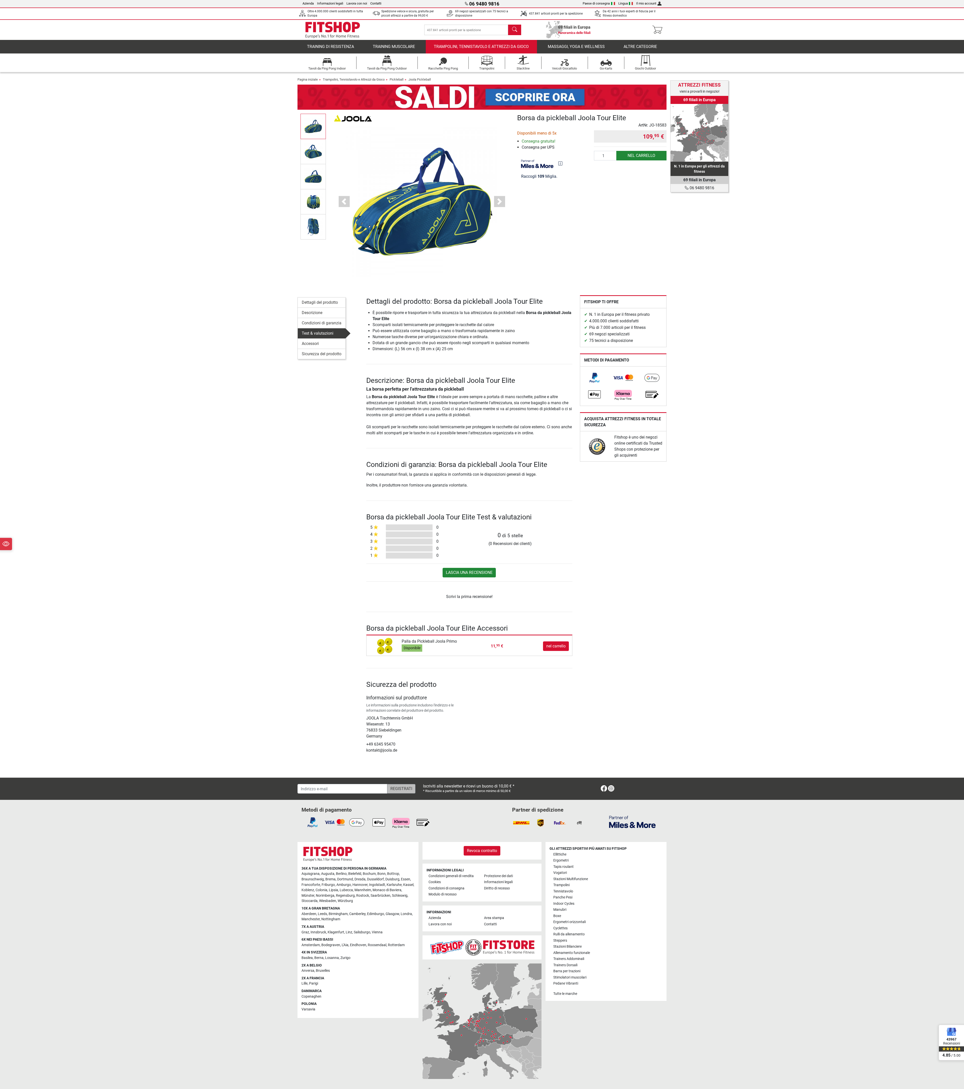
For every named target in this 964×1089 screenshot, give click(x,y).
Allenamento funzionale (571, 953)
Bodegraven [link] (330, 945)
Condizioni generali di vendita (451, 876)
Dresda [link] (360, 879)
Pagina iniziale (307, 79)
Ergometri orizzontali (569, 922)
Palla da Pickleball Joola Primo (429, 641)
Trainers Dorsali (565, 965)
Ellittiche (559, 854)
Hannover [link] (360, 885)
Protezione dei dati (498, 876)
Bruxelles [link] (323, 971)
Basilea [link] (307, 958)
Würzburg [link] (345, 901)
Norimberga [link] (325, 895)
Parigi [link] (313, 983)
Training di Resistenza (330, 46)
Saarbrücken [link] (380, 895)
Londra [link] (406, 914)
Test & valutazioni (317, 333)
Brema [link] (330, 879)
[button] (313, 126)
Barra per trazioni (566, 971)
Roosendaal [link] (377, 945)
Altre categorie (640, 46)
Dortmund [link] (345, 879)
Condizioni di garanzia (321, 323)
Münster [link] (308, 895)
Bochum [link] (369, 874)
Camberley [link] (357, 914)
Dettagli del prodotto (320, 302)
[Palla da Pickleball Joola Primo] (384, 645)
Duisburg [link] (392, 879)
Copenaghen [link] (311, 996)
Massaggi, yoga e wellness (576, 46)
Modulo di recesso (443, 894)
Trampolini (561, 885)
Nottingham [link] (330, 919)
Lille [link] (305, 983)
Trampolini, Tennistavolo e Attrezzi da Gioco (481, 46)
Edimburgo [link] (375, 914)
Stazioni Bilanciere (567, 946)
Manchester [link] (311, 919)
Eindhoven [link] (358, 945)
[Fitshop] (332, 29)
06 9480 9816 (701, 188)
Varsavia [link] (308, 1009)
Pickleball (396, 79)
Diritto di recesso (497, 888)
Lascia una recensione (469, 572)
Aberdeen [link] (309, 914)
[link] (594, 378)
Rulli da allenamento (569, 934)
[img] (560, 163)
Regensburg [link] (345, 895)
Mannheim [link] (362, 890)
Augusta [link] (327, 874)
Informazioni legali (330, 3)
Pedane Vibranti (565, 983)
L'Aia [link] (345, 945)
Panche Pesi (562, 897)
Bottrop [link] (393, 874)
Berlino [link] (341, 874)
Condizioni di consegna (446, 888)
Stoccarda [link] (310, 901)
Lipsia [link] (333, 890)
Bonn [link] (381, 874)
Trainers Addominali (568, 959)
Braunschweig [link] (313, 879)
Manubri (559, 910)
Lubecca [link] (346, 890)
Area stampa (494, 918)
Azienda (308, 3)
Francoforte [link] (311, 885)
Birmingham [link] (338, 914)
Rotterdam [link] (396, 945)
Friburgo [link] (328, 885)
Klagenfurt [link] (336, 932)
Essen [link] (405, 879)
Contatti (375, 3)
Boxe (557, 916)
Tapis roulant (563, 867)
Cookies (435, 882)
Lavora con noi (356, 3)
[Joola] (353, 117)
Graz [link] (305, 932)
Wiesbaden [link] (327, 901)
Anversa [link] (308, 971)
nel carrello (641, 155)
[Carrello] (659, 30)
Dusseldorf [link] (375, 879)
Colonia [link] (321, 890)
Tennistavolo (563, 891)
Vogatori (560, 873)
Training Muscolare (394, 46)
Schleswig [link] (399, 895)
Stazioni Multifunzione (570, 879)
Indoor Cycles (563, 903)
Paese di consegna (596, 3)
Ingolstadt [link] (377, 885)
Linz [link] (349, 932)
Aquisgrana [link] (311, 874)
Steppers (560, 940)
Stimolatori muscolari (569, 977)
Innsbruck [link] (318, 932)
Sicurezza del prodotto (321, 353)
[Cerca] (514, 30)
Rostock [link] (362, 895)
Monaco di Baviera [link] (387, 890)
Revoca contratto (482, 850)
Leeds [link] (322, 914)
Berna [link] (319, 958)
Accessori (310, 343)
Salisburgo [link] (362, 932)
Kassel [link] (408, 885)
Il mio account (646, 3)
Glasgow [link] (392, 914)
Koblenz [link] (308, 890)
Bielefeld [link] (354, 874)
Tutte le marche (565, 994)
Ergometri (561, 860)
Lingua (623, 3)
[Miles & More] (632, 821)
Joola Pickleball (419, 79)
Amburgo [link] (343, 885)
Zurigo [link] (345, 958)
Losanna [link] (332, 958)
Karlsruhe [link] (394, 885)
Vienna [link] (377, 932)
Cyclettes (560, 928)
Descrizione (312, 312)
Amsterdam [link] (311, 945)
